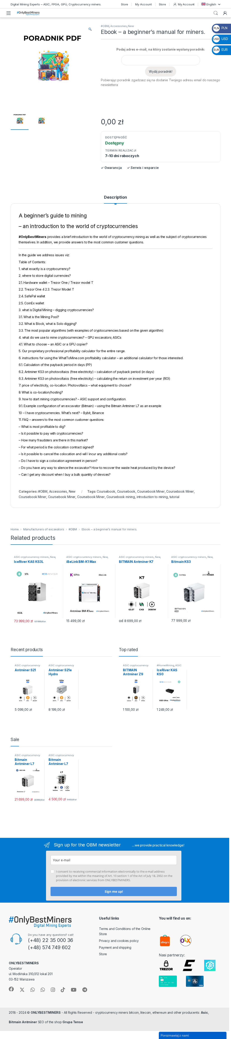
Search (215, 13)
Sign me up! (114, 891)
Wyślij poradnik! (160, 71)
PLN (220, 28)
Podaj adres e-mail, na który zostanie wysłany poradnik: (160, 49)
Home (14, 529)
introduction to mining (152, 497)
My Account (143, 4)
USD (220, 39)
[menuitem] (210, 4)
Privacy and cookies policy (119, 941)
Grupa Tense (72, 1022)
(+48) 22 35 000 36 (50, 940)
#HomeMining (165, 665)
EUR (220, 49)
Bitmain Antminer (23, 1022)
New (131, 26)
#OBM (105, 26)
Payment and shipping (115, 947)
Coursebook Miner (151, 491)
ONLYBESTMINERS (46, 1012)
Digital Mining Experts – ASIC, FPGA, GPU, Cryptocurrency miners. (56, 4)
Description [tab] (115, 197)
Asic (204, 1012)
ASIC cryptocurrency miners (31, 557)
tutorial (174, 497)
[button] (90, 29)
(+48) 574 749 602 (49, 947)
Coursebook (106, 491)
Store (124, 4)
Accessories (118, 26)
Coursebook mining (120, 497)
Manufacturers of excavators (43, 529)
